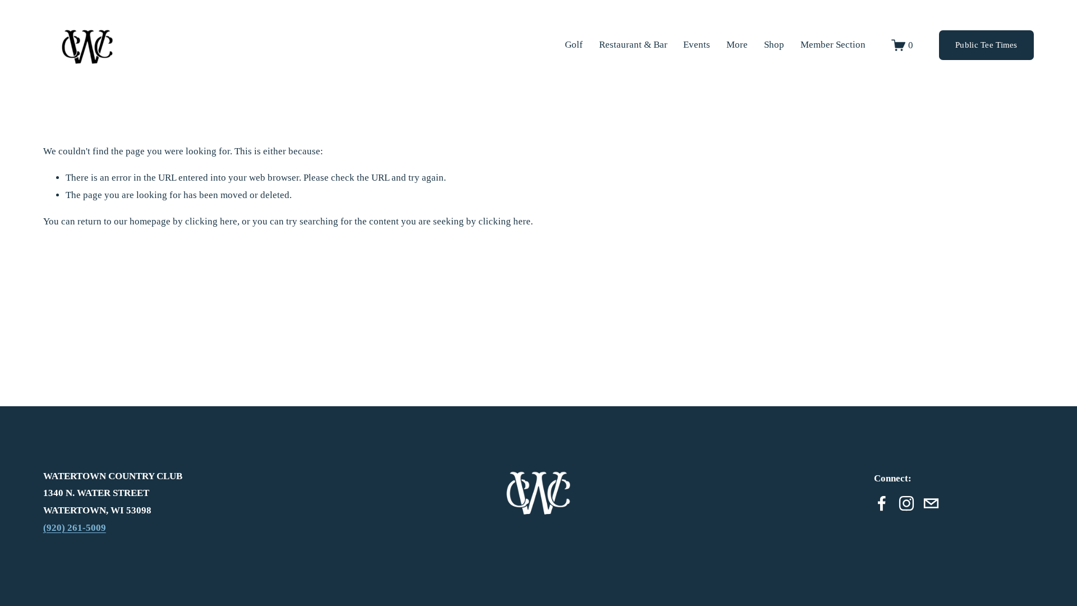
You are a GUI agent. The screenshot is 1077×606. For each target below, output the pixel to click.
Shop (774, 44)
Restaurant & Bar (633, 44)
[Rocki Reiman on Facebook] (882, 503)
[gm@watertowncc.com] (931, 503)
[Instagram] (906, 503)
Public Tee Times (986, 44)
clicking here (211, 221)
